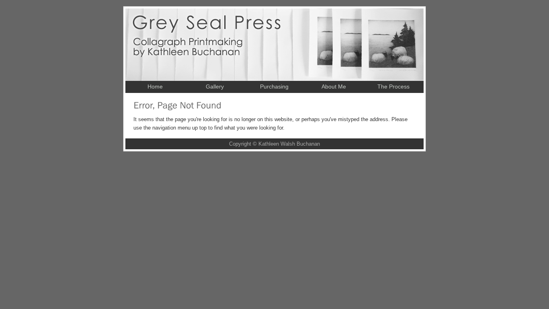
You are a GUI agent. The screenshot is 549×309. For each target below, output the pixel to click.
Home (155, 86)
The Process (393, 86)
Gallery (215, 86)
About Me (334, 86)
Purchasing (274, 86)
